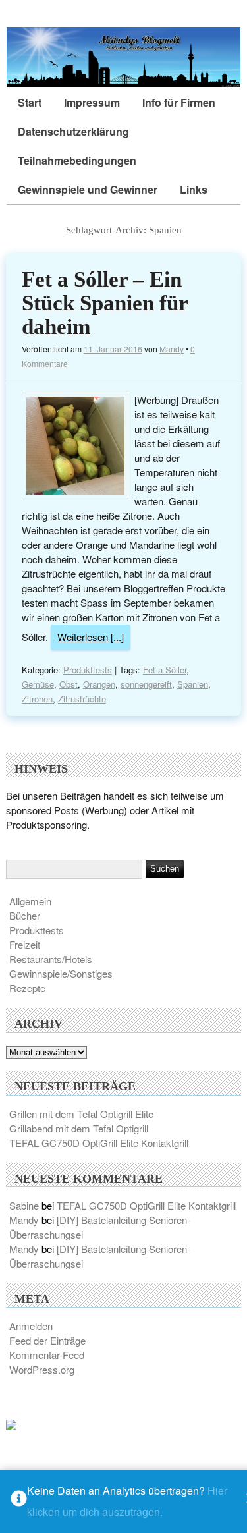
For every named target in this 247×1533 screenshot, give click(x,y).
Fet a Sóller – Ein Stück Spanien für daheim (105, 303)
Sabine (24, 1205)
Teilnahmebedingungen (77, 160)
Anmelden (31, 1326)
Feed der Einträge (47, 1340)
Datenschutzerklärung (73, 131)
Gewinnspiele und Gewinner (87, 189)
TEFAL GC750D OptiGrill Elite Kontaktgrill (98, 1143)
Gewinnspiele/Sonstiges (61, 973)
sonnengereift (146, 684)
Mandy (171, 348)
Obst (68, 684)
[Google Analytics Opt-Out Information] (19, 1501)
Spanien (192, 684)
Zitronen (37, 698)
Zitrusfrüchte (82, 698)
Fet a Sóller (164, 669)
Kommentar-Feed (46, 1355)
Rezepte (27, 988)
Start (29, 102)
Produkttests (87, 669)
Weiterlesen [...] (90, 637)
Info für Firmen (178, 102)
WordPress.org (41, 1369)
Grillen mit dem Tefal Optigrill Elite (81, 1114)
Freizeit (24, 944)
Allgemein (30, 901)
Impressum (92, 102)
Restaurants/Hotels (50, 959)
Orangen (99, 684)
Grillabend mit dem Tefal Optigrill (78, 1128)
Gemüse (38, 684)
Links (193, 189)
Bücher (24, 915)
